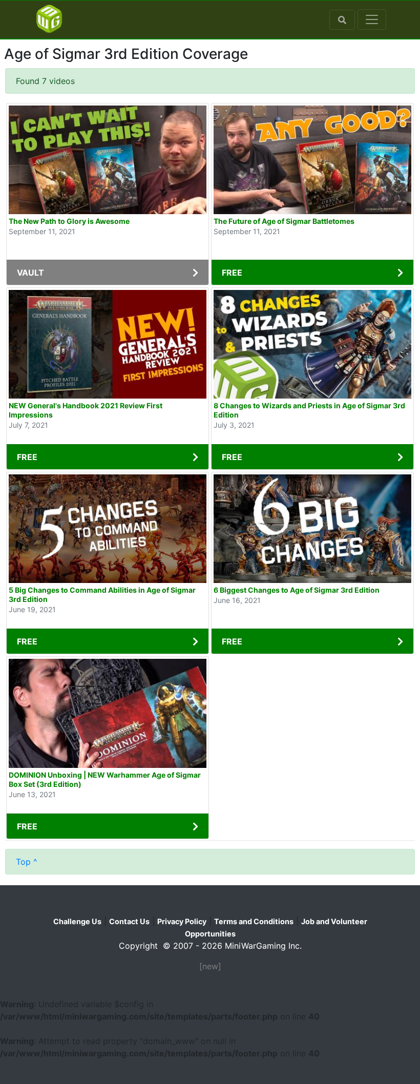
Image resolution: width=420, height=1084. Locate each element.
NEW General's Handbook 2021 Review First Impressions (85, 410)
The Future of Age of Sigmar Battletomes (284, 221)
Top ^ (26, 862)
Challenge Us (77, 921)
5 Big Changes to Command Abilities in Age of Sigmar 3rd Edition (102, 594)
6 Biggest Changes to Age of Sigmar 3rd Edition (297, 590)
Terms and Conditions (253, 921)
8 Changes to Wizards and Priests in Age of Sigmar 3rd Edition (309, 410)
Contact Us (129, 921)
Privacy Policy (181, 921)
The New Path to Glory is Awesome (69, 221)
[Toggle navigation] (372, 19)
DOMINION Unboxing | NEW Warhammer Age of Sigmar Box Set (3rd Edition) (105, 779)
